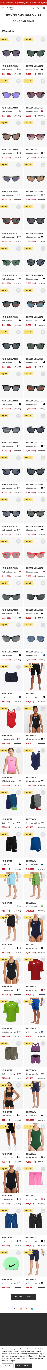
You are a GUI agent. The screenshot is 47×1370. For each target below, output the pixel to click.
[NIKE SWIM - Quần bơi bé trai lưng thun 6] (35, 844)
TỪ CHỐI (7, 1366)
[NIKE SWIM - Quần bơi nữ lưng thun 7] (11, 677)
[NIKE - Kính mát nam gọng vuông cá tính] (11, 175)
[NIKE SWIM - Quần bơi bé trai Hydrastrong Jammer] (11, 844)
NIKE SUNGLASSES (10, 66)
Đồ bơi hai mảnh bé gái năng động (15, 1116)
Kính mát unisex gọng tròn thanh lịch (16, 363)
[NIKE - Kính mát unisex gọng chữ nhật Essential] (11, 509)
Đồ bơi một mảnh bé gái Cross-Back (15, 739)
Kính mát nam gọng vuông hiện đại (15, 237)
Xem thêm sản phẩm (23, 1297)
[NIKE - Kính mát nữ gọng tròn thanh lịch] (35, 300)
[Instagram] (20, 1308)
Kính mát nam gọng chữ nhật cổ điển (16, 446)
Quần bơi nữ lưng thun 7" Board (14, 697)
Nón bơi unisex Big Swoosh (12, 1283)
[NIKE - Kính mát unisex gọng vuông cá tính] (11, 91)
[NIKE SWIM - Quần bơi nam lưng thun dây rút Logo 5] (11, 1053)
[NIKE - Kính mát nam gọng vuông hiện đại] (11, 216)
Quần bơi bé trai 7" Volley (11, 823)
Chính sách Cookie (19, 1358)
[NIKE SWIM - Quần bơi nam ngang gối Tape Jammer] (35, 677)
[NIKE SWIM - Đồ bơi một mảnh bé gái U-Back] (11, 760)
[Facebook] (15, 1308)
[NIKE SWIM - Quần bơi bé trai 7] (11, 802)
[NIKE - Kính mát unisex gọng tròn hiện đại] (11, 300)
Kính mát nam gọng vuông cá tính (15, 195)
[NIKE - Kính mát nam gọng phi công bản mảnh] (35, 635)
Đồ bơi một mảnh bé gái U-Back (14, 781)
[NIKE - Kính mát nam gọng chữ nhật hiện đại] (35, 384)
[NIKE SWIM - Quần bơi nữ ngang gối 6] (35, 1095)
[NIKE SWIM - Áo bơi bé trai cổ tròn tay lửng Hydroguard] (35, 970)
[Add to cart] (18, 39)
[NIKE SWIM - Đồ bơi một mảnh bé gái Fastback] (35, 760)
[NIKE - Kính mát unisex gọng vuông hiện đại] (11, 468)
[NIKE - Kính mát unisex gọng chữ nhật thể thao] (11, 551)
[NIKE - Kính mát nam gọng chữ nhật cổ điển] (11, 426)
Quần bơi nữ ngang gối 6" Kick (13, 1158)
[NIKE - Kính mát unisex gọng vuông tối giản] (11, 384)
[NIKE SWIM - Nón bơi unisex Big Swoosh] (11, 1263)
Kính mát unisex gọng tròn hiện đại (15, 321)
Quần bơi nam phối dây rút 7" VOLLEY (16, 1241)
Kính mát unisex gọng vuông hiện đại (16, 488)
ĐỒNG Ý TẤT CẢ (23, 1366)
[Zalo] (32, 1308)
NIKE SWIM (7, 694)
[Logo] (10, 8)
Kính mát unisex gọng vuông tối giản (16, 404)
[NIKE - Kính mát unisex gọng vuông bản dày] (11, 49)
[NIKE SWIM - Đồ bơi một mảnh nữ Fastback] (35, 928)
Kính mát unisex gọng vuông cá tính (16, 112)
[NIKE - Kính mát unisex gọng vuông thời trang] (35, 91)
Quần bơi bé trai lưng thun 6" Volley (16, 907)
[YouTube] (26, 1308)
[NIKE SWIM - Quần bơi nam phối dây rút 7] (35, 1179)
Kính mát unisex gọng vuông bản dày (16, 70)
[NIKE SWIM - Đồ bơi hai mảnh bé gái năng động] (35, 1053)
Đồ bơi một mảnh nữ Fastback (13, 990)
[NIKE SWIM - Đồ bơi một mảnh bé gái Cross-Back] (11, 719)
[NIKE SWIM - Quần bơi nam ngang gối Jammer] (35, 1011)
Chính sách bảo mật (34, 1358)
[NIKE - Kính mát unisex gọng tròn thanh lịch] (11, 342)
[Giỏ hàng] (43, 8)
